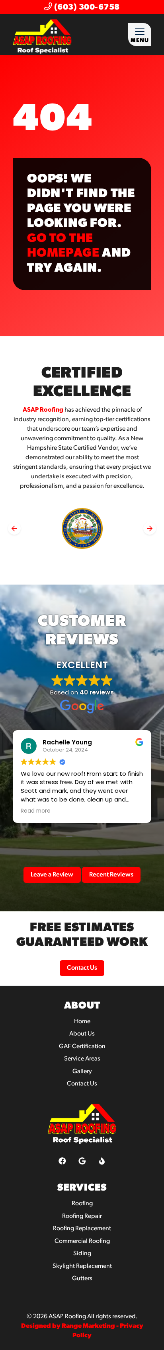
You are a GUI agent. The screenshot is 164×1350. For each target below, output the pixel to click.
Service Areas (82, 1059)
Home (82, 1021)
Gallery (82, 1071)
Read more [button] (36, 811)
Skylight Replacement (82, 1266)
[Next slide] (149, 528)
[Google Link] (82, 1161)
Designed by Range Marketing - (70, 1326)
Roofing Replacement (82, 1228)
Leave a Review (52, 875)
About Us (82, 1034)
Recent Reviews (111, 875)
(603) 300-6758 (86, 8)
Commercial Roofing (82, 1241)
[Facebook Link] (62, 1161)
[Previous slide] (14, 528)
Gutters (82, 1278)
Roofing (82, 1203)
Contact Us (82, 968)
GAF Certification (82, 1046)
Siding (82, 1253)
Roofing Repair (82, 1216)
